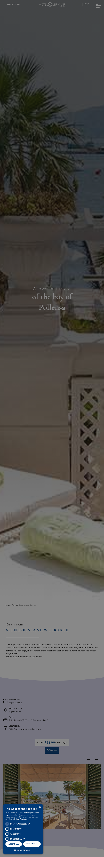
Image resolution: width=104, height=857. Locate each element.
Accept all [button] (14, 844)
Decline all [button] (31, 844)
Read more (24, 819)
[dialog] (23, 829)
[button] (23, 850)
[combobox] (40, 807)
